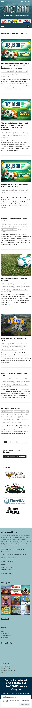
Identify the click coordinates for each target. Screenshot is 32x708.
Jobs (13, 693)
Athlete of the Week (7, 379)
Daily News (5, 284)
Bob (11, 291)
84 (18, 442)
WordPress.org (5, 637)
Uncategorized (24, 226)
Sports (3, 74)
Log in (3, 631)
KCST (4, 693)
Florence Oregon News (20, 224)
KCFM (8, 693)
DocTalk (24, 284)
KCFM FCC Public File (7, 570)
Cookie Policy (5, 701)
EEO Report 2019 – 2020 (8, 558)
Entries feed (5, 633)
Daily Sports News (6, 224)
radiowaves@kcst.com (8, 670)
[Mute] (20, 456)
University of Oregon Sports (15, 74)
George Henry (6, 76)
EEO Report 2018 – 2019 (8, 561)
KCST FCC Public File (7, 568)
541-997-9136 (5, 668)
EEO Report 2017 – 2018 (8, 564)
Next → (24, 442)
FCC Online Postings (7, 573)
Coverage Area (19, 693)
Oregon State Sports (7, 71)
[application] (14, 456)
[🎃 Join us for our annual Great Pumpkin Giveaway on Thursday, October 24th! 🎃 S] (6, 590)
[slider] (23, 456)
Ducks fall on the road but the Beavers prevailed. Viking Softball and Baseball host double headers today (15, 66)
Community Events (20, 411)
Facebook (5, 619)
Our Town (17, 286)
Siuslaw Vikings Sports (21, 71)
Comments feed (6, 635)
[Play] (5, 456)
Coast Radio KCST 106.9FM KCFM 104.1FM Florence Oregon (16, 685)
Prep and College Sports (10, 408)
